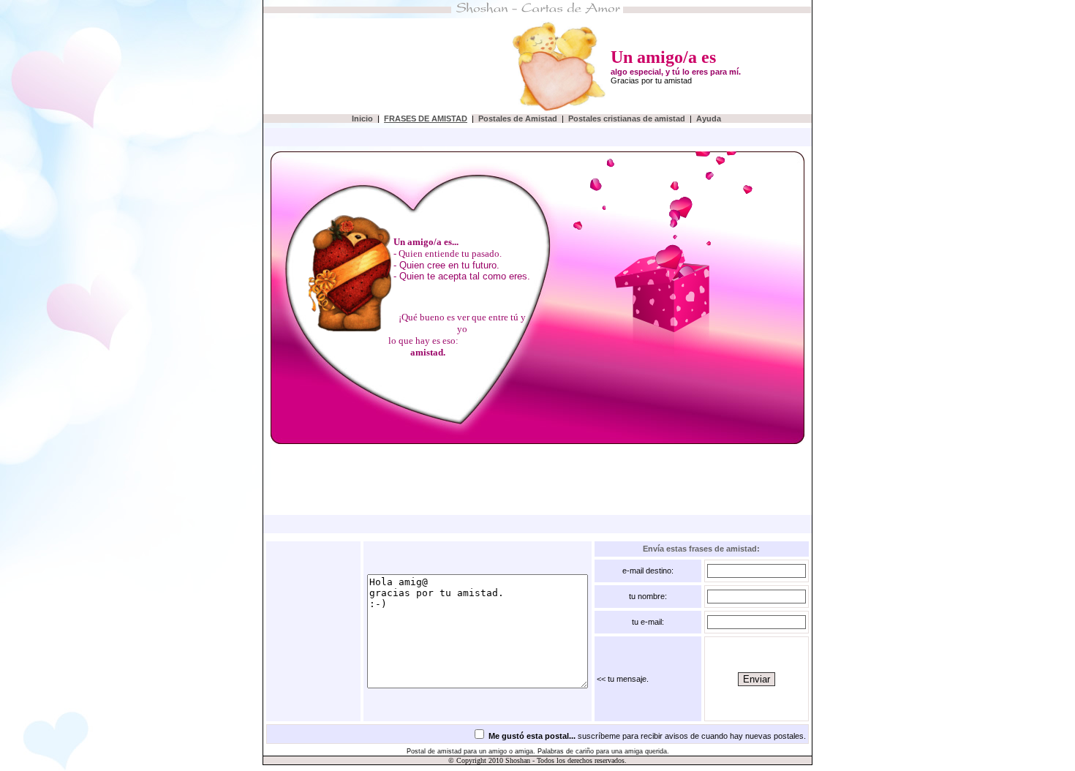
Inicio (362, 118)
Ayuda (709, 118)
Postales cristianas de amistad (627, 118)
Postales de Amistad (518, 118)
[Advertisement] (367, 67)
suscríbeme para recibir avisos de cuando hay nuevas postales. (647, 735)
